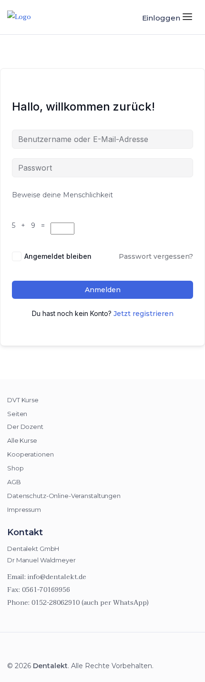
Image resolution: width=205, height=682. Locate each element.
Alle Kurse (22, 440)
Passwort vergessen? (156, 256)
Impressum (24, 509)
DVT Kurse (23, 400)
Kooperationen (30, 454)
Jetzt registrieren (143, 313)
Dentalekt (50, 666)
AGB (14, 482)
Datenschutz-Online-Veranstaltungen (64, 495)
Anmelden (103, 289)
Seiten (17, 413)
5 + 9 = (30, 225)
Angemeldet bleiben (58, 256)
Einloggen (161, 17)
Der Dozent (25, 426)
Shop (15, 468)
